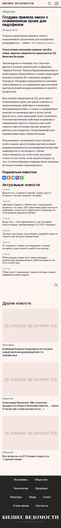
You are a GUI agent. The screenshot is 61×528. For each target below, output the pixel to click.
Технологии (20, 489)
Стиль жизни (21, 506)
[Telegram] (13, 178)
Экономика (8, 345)
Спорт (47, 497)
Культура (16, 497)
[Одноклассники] (8, 178)
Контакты (42, 506)
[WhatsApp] (22, 178)
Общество (8, 12)
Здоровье (41, 489)
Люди (32, 497)
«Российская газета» (43, 42)
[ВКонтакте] (4, 178)
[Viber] (17, 178)
